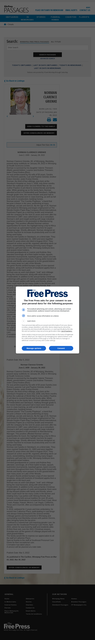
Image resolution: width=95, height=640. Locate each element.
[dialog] (47, 320)
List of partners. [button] (66, 331)
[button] (47, 321)
